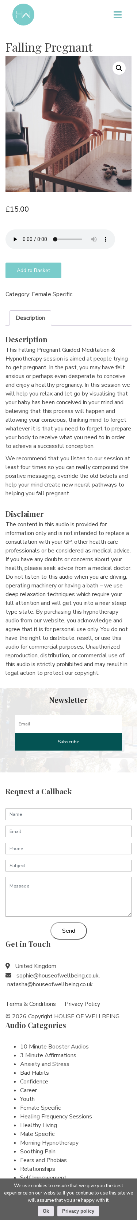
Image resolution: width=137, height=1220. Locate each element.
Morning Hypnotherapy (49, 1143)
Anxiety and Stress (44, 1064)
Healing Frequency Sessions (56, 1117)
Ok (46, 1211)
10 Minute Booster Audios (54, 1047)
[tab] (30, 318)
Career (28, 1090)
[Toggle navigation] (117, 14)
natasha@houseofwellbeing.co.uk (50, 984)
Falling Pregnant (48, 47)
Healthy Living (38, 1125)
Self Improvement (43, 1178)
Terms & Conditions (30, 1004)
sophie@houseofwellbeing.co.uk (57, 976)
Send (68, 931)
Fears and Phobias (43, 1160)
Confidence (34, 1082)
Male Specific (37, 1134)
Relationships (37, 1169)
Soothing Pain (38, 1152)
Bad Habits (34, 1073)
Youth (27, 1099)
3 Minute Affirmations (48, 1055)
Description (30, 318)
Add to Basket (33, 270)
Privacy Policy (82, 1004)
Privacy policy (78, 1211)
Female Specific (52, 294)
